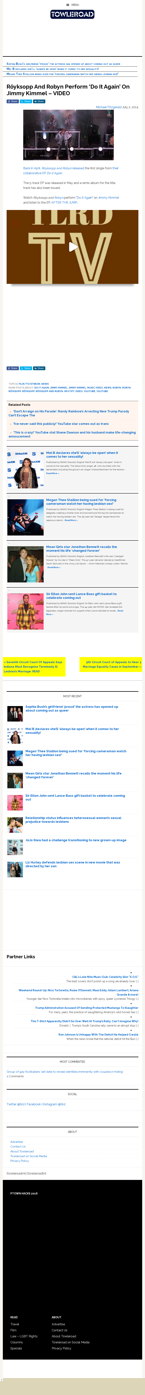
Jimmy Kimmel (108, 197)
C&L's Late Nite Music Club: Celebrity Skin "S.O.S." (105, 976)
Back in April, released (53, 168)
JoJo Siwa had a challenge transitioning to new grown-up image (75, 840)
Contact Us (17, 1146)
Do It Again (84, 197)
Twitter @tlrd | (17, 1104)
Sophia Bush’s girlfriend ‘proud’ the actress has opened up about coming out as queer (63, 64)
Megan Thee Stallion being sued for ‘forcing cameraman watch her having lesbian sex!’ (63, 74)
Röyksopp (14, 391)
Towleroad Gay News (72, 14)
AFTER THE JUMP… (64, 202)
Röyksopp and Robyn (49, 391)
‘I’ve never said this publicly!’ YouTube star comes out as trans (61, 424)
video (79, 391)
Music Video (95, 387)
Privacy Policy (19, 1161)
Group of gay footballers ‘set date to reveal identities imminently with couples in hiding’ (65, 1071)
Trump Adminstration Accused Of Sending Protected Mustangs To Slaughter (86, 1007)
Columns (16, 1342)
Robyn (58, 197)
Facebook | (35, 1104)
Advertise (16, 1142)
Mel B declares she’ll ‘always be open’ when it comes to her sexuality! (53, 69)
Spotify (69, 391)
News (45, 384)
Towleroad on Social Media (28, 1156)
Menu (75, 4)
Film (13, 1330)
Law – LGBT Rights (24, 1336)
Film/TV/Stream (29, 384)
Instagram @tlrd (54, 1104)
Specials (16, 1348)
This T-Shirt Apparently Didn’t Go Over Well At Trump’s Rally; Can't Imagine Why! (84, 1021)
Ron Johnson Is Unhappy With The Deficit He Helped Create (98, 1034)
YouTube (89, 391)
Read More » (52, 473)
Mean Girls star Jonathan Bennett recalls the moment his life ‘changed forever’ (81, 548)
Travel (14, 1324)
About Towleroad (22, 1151)
